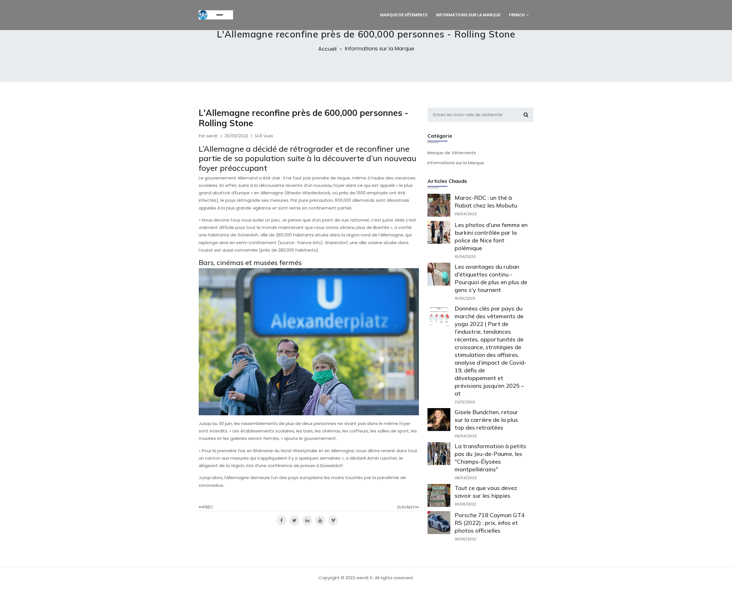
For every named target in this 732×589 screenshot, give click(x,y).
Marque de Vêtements (451, 153)
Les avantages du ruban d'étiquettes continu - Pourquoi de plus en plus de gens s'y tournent (491, 278)
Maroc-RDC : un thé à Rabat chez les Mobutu (486, 201)
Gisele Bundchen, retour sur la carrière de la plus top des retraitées (486, 419)
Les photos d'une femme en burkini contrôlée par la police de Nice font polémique (491, 236)
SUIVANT (406, 507)
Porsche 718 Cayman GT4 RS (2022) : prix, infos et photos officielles (490, 522)
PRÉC (208, 507)
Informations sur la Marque (379, 48)
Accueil (327, 49)
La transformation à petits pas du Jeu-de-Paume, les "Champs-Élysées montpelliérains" (490, 457)
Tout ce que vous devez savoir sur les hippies (486, 491)
